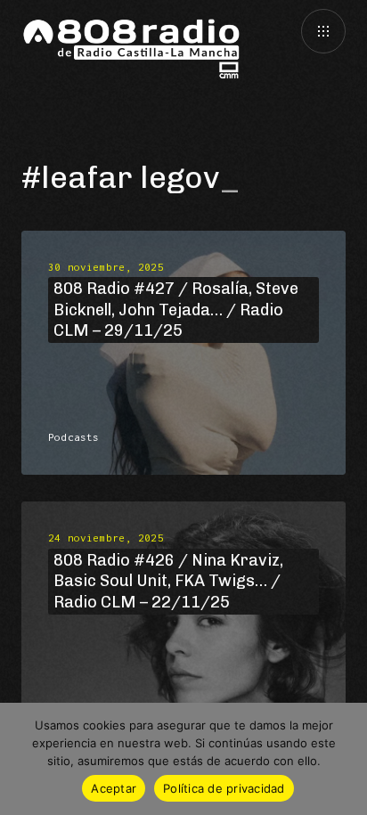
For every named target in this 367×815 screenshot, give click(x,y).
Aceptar (113, 788)
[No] (345, 759)
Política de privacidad (224, 788)
